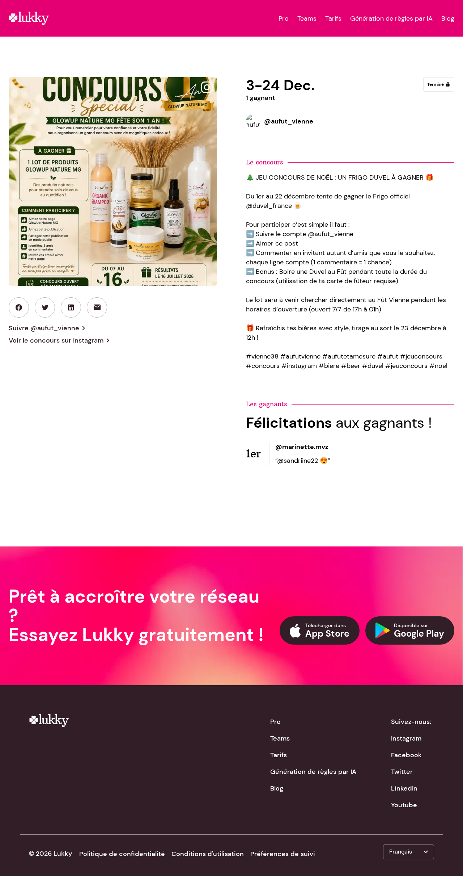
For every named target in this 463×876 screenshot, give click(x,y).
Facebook (406, 755)
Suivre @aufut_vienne (48, 328)
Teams (307, 18)
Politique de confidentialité (122, 854)
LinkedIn (404, 788)
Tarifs (333, 18)
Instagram (406, 738)
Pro (284, 18)
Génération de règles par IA (391, 18)
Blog (447, 18)
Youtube (404, 805)
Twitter (402, 771)
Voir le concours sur (60, 340)
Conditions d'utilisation (207, 854)
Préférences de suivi (282, 854)
